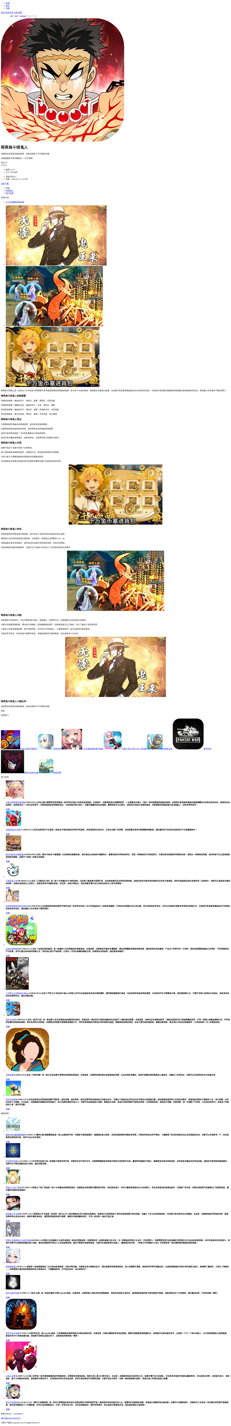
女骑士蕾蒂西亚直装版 (15, 802)
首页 (3, 13)
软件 (11, 13)
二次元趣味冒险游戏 (15, 202)
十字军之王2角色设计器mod (17, 993)
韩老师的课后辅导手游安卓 (17, 906)
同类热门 (9, 191)
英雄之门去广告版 (13, 1187)
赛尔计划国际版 (12, 1402)
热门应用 (9, 193)
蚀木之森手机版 (12, 1293)
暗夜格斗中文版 (12, 1214)
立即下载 (5, 184)
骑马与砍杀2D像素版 (15, 854)
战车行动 (9, 1020)
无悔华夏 (9, 1075)
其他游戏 (22, 16)
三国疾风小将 (11, 881)
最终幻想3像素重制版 (15, 1135)
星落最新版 (10, 1267)
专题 (16, 13)
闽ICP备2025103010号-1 (11, 1418)
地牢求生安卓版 (12, 1333)
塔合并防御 (10, 1099)
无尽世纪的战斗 (12, 1161)
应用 (7, 13)
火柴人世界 (10, 1376)
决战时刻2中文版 (13, 830)
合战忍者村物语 (12, 949)
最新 (20, 13)
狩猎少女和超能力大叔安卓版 (18, 1240)
